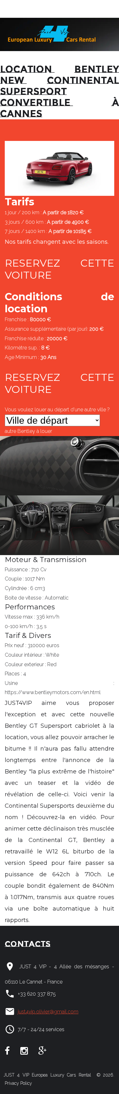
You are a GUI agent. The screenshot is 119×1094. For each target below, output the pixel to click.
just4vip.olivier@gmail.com (48, 1012)
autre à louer (28, 431)
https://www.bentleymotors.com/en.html (53, 692)
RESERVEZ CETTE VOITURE (59, 269)
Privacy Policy (17, 1083)
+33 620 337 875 (37, 994)
